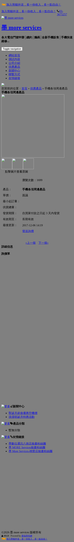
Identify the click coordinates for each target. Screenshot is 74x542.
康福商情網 (26, 536)
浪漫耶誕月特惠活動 (21, 416)
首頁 (24, 88)
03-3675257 (62, 13)
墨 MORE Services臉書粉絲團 (27, 447)
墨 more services (21, 27)
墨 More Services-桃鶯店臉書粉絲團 (30, 451)
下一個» (43, 242)
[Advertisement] (37, 293)
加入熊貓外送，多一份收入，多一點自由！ (33, 4)
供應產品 (36, 88)
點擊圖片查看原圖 (16, 171)
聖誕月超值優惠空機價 (23, 413)
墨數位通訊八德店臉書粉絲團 (27, 443)
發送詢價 (28, 231)
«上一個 (31, 242)
